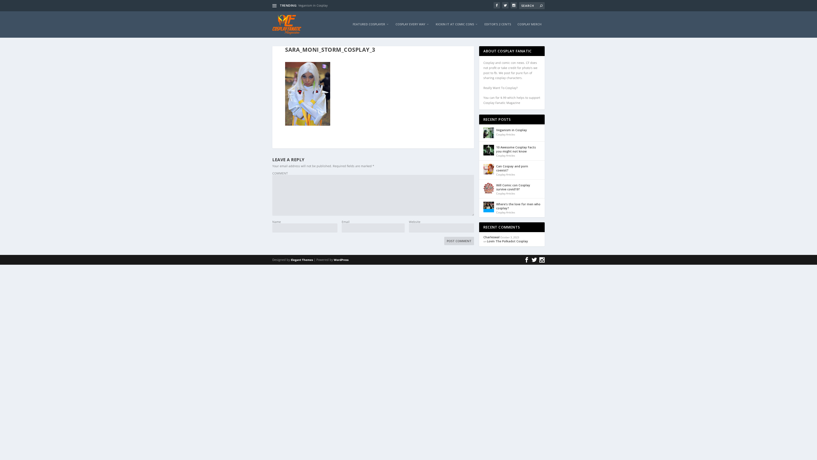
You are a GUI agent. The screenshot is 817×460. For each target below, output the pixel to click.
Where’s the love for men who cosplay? (518, 206)
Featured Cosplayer (369, 24)
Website (414, 222)
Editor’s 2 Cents (497, 24)
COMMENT (280, 173)
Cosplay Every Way (410, 24)
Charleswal (491, 237)
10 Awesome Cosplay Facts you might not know (516, 149)
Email (346, 222)
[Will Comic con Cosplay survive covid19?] (488, 188)
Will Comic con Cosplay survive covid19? (513, 187)
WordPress (341, 260)
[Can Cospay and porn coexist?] (488, 169)
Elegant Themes (302, 260)
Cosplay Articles (505, 134)
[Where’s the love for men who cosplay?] (488, 207)
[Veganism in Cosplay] (488, 133)
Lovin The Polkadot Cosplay (507, 241)
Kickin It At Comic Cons (455, 24)
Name (276, 222)
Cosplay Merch (529, 24)
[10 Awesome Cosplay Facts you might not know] (488, 150)
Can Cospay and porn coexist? (512, 168)
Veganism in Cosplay (313, 5)
